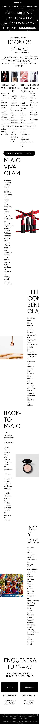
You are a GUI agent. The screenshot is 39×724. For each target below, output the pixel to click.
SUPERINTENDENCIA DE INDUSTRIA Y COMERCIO (14, 715)
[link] (20, 126)
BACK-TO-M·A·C (28, 92)
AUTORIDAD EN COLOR (27, 27)
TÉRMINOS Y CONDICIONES (19, 718)
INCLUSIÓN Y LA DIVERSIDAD (19, 37)
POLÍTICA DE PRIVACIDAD (10, 716)
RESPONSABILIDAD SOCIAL (13, 57)
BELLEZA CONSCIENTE (22, 52)
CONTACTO (33, 715)
